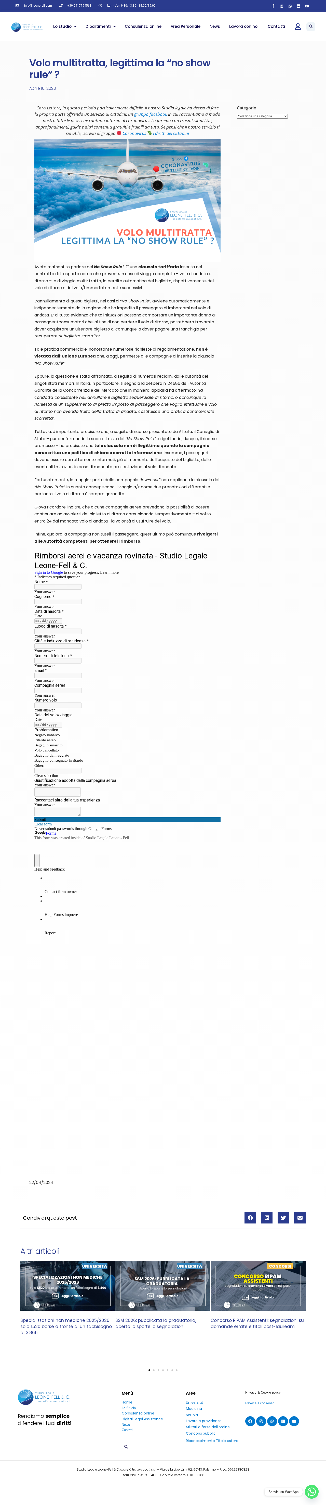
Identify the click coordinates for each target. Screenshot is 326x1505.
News (215, 26)
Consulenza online (143, 26)
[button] (310, 26)
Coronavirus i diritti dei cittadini (155, 133)
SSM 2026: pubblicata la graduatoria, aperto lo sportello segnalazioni (155, 1324)
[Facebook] (250, 1421)
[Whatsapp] (290, 6)
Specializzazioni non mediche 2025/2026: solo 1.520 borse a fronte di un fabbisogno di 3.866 (66, 1327)
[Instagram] (281, 6)
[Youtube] (306, 6)
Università (194, 1402)
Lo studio (62, 26)
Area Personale (185, 26)
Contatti (276, 26)
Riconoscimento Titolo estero (212, 1440)
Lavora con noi (244, 26)
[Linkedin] (298, 6)
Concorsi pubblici (201, 1433)
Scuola (192, 1415)
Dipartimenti (98, 26)
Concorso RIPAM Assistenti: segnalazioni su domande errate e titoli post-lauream (257, 1324)
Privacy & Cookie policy (263, 1392)
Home (127, 1402)
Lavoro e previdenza (204, 1420)
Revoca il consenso (259, 1403)
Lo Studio (129, 1408)
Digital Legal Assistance (142, 1419)
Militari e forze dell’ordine (208, 1427)
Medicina (194, 1408)
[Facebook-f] (273, 6)
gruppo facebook (150, 114)
